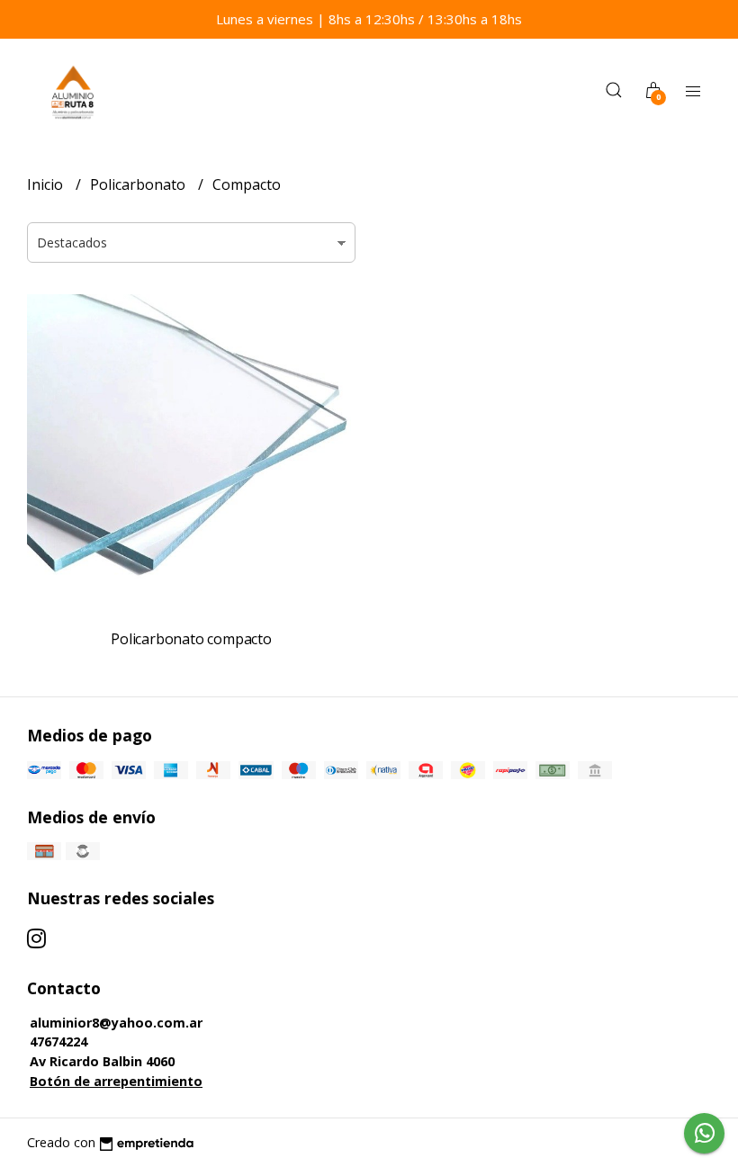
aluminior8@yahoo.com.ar (116, 1022)
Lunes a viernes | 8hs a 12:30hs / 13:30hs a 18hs (369, 19)
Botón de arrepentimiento (116, 1081)
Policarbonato (139, 184)
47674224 (58, 1041)
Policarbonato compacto (191, 639)
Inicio (47, 184)
